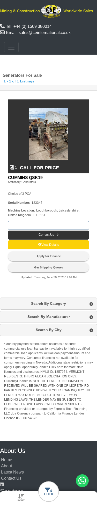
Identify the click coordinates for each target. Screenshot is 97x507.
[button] (48, 235)
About (6, 466)
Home (6, 460)
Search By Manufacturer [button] (48, 317)
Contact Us (11, 478)
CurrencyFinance (16, 381)
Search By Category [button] (48, 303)
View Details (50, 245)
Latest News (12, 472)
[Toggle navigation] (11, 47)
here (60, 367)
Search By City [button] (49, 330)
